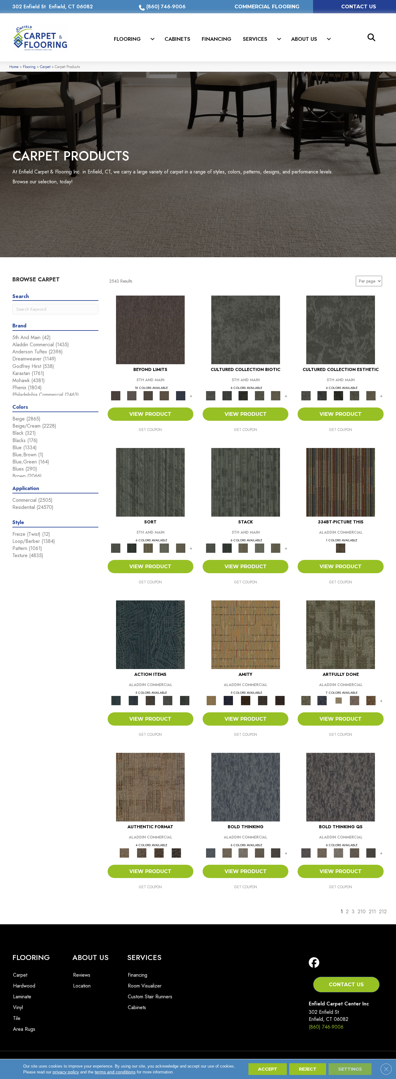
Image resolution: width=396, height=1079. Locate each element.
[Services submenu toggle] (279, 39)
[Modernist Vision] (338, 700)
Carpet (45, 66)
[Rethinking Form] (159, 852)
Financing (216, 39)
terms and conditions (115, 1071)
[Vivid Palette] (371, 700)
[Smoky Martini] (262, 700)
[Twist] (180, 548)
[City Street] (184, 700)
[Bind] (150, 482)
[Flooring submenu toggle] (152, 39)
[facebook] (315, 962)
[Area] (150, 329)
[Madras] (245, 634)
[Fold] (148, 548)
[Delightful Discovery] (340, 634)
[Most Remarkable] (322, 700)
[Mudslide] (340, 482)
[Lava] (243, 852)
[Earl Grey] (167, 700)
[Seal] (276, 852)
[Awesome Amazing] (354, 700)
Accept (267, 1069)
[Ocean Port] (133, 700)
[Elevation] (148, 395)
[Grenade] (227, 852)
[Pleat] (164, 548)
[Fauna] (164, 395)
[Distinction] (276, 395)
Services (255, 39)
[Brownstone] (150, 700)
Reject (307, 1069)
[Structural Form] (176, 852)
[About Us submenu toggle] (329, 39)
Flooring (127, 39)
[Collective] (243, 395)
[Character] (227, 395)
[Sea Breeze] (228, 700)
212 (383, 912)
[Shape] (245, 787)
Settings (350, 1069)
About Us (304, 39)
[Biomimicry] (245, 329)
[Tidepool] (150, 634)
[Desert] (132, 395)
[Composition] (259, 395)
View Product (150, 414)
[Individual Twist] (141, 852)
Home (14, 66)
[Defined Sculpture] (150, 787)
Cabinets (177, 39)
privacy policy (66, 1071)
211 (372, 912)
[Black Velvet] (280, 700)
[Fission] (259, 852)
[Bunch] (132, 548)
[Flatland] (180, 395)
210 (362, 912)
